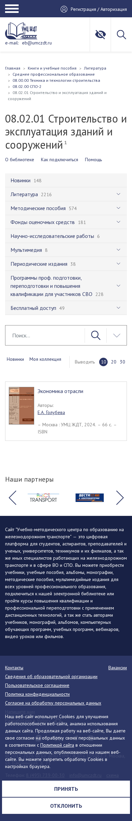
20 (113, 362)
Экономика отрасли (60, 391)
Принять (66, 788)
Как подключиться (59, 159)
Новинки (15, 359)
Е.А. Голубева (51, 412)
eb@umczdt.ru (37, 43)
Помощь (93, 159)
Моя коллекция (45, 359)
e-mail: (12, 43)
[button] (12, 498)
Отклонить (66, 805)
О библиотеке (19, 159)
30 (122, 362)
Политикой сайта (57, 745)
